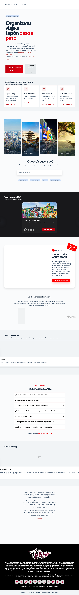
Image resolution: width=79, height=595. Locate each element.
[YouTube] (17, 582)
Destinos (16, 4)
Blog (23, 4)
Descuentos (8, 4)
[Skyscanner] (30, 312)
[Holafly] (17, 312)
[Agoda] (6, 313)
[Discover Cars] (43, 309)
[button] (39, 394)
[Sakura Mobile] (68, 309)
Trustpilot (39, 518)
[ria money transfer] (56, 312)
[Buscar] (74, 4)
